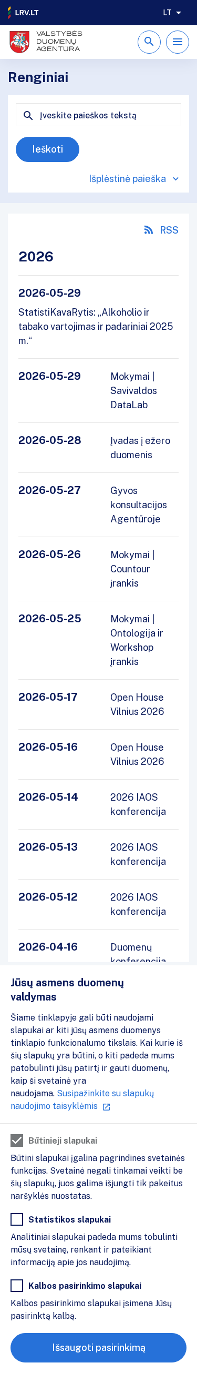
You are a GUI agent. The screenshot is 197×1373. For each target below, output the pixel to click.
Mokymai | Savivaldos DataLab (133, 390)
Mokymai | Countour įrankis (132, 569)
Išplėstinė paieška (127, 178)
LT (167, 12)
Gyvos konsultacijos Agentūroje (138, 504)
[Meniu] (177, 42)
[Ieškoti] (149, 42)
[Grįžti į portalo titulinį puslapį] (23, 12)
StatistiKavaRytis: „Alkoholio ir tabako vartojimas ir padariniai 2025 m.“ (95, 326)
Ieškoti (47, 149)
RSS (169, 230)
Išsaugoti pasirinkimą (99, 1347)
